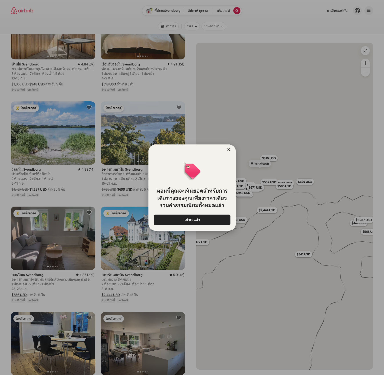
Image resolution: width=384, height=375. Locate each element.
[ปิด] (228, 149)
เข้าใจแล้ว (192, 219)
